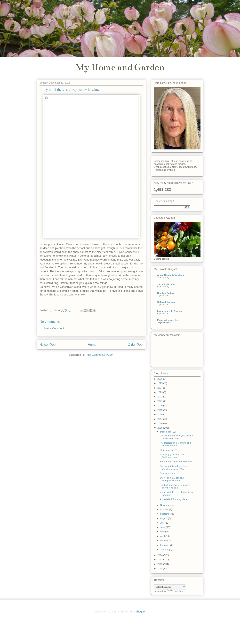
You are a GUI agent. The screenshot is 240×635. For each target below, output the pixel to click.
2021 (160, 401)
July (162, 522)
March (163, 540)
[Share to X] (88, 310)
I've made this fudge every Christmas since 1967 (173, 467)
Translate (178, 591)
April (162, 536)
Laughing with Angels (169, 311)
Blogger (140, 611)
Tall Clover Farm (166, 284)
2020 (160, 405)
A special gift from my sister (174, 499)
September (166, 513)
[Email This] (81, 310)
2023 (160, 392)
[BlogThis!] (85, 310)
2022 (160, 396)
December (166, 431)
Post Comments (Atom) (100, 354)
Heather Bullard (166, 293)
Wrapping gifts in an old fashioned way (172, 455)
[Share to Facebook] (91, 310)
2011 (160, 568)
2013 (160, 559)
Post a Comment (54, 328)
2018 (160, 414)
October (164, 509)
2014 (160, 555)
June (163, 527)
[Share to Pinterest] (94, 310)
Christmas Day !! (168, 450)
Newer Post (48, 344)
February (165, 545)
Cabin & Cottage (166, 302)
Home (92, 344)
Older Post (135, 344)
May (162, 531)
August (164, 518)
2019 (160, 410)
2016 (160, 423)
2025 (160, 383)
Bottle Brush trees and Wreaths (176, 461)
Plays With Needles (168, 320)
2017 (160, 419)
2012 (160, 564)
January (164, 549)
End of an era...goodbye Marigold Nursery (172, 479)
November (166, 505)
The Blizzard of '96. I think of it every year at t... (175, 444)
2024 (160, 388)
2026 (160, 379)
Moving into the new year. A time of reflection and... (176, 437)
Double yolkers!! (168, 473)
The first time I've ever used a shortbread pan (175, 486)
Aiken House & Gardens (170, 275)
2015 (160, 427)
